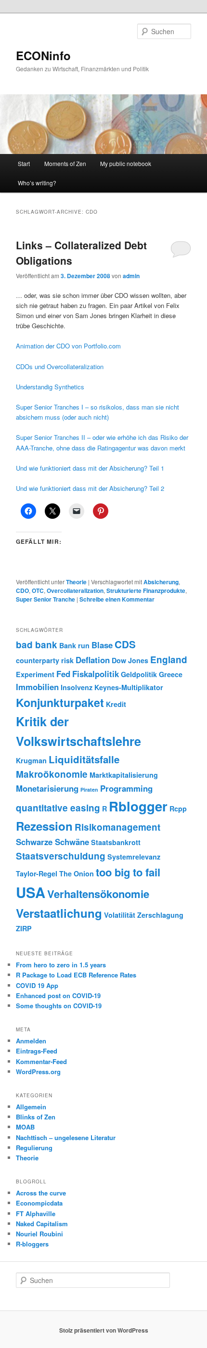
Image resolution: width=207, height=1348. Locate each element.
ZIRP (24, 928)
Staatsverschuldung (60, 855)
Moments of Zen (65, 163)
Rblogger (138, 805)
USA (30, 892)
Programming (126, 788)
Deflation (93, 660)
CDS (125, 644)
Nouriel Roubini (39, 1233)
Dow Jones (130, 660)
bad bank (36, 644)
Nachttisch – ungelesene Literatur (66, 1137)
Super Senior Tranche (45, 599)
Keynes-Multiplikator (128, 687)
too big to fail (128, 872)
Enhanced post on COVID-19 (58, 995)
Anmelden (31, 1040)
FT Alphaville (35, 1213)
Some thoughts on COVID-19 (59, 1005)
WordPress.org (38, 1071)
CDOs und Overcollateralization (60, 366)
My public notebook (125, 163)
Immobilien (37, 687)
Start (24, 163)
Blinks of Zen (35, 1116)
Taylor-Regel (36, 873)
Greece (170, 674)
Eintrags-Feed (36, 1050)
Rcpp (178, 808)
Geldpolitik (139, 674)
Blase (102, 645)
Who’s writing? (37, 183)
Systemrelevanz (133, 856)
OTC (38, 590)
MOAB (25, 1126)
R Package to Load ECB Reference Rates (76, 974)
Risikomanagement (117, 827)
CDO (22, 590)
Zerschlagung (160, 915)
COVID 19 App (37, 985)
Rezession (44, 826)
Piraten (89, 789)
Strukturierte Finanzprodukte (145, 590)
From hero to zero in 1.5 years (61, 964)
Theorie (76, 582)
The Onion (76, 873)
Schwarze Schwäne (52, 841)
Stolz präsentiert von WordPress (103, 1330)
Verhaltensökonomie (98, 893)
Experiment (35, 674)
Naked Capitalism (42, 1223)
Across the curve (41, 1192)
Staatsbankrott (116, 842)
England (168, 659)
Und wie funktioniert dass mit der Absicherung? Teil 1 (90, 468)
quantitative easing (58, 807)
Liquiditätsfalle (84, 759)
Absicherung (161, 582)
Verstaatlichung (59, 913)
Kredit (116, 704)
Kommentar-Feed (41, 1061)
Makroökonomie (52, 774)
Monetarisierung (47, 788)
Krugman (31, 760)
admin (131, 275)
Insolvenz (76, 687)
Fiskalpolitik (95, 674)
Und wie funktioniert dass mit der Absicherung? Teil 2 (90, 488)
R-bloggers (32, 1243)
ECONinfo (43, 55)
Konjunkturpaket (60, 702)
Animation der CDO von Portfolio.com (68, 345)
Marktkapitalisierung (124, 775)
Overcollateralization (75, 590)
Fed (63, 674)
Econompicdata (39, 1202)
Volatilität (119, 915)
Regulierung (34, 1147)
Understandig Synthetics (50, 386)
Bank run (74, 645)
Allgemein (31, 1106)
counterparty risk (45, 660)
